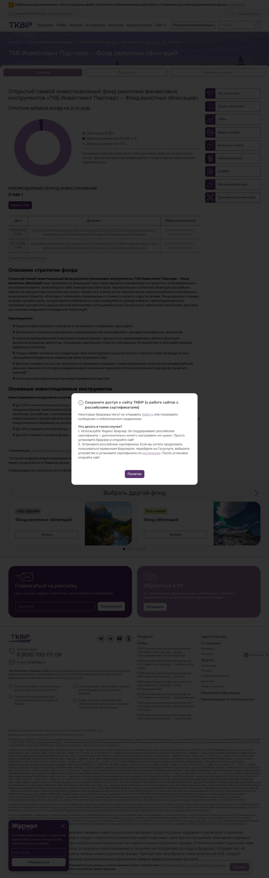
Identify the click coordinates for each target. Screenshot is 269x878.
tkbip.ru (147, 414)
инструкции (151, 453)
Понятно (135, 474)
